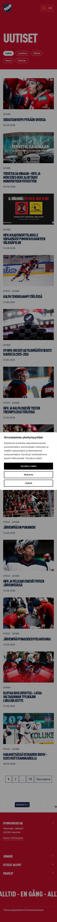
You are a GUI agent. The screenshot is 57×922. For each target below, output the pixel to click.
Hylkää (28, 483)
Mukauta (28, 474)
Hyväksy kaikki (28, 466)
